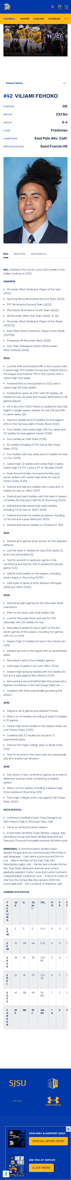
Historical (39, 253)
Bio (5, 253)
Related (20, 253)
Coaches (38, 18)
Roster (25, 18)
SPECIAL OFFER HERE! (50, 1142)
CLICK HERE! (43, 1168)
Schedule (54, 18)
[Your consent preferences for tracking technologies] (6, 1174)
